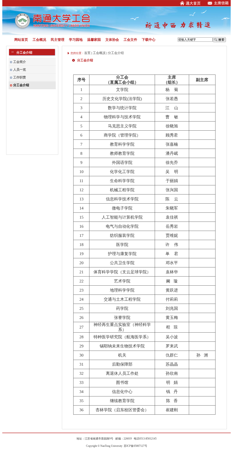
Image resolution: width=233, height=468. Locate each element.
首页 (87, 53)
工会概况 (99, 53)
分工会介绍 (116, 53)
